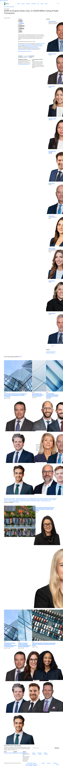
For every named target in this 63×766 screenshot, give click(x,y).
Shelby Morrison (31, 46)
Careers (42, 3)
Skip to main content (4, 0)
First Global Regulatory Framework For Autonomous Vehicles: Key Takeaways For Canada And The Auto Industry (44, 644)
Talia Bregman (40, 45)
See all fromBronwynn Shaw (33, 498)
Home (5, 6)
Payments (35, 765)
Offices (46, 3)
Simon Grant (29, 49)
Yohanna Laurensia (28, 44)
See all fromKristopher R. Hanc (22, 498)
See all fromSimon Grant (45, 500)
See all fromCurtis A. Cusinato (9, 498)
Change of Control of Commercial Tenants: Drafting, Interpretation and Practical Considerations (24, 644)
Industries (28, 3)
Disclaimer (31, 764)
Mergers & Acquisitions (50, 352)
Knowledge (34, 3)
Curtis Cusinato (38, 43)
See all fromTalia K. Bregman (42, 499)
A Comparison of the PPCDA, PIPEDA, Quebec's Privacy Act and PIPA (38, 395)
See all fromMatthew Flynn (21, 499)
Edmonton (39, 752)
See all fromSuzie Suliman (31, 499)
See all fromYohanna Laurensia (46, 498)
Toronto (33, 752)
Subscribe (32, 56)
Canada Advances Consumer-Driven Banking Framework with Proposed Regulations (52, 395)
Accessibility (30, 765)
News (8, 6)
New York (40, 754)
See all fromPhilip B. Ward (25, 500)
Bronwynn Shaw (21, 44)
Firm (38, 3)
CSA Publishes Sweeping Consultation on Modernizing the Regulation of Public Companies (15, 395)
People (18, 3)
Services (23, 3)
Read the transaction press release (24, 51)
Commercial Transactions (51, 351)
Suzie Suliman (33, 45)
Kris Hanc (43, 43)
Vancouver (34, 754)
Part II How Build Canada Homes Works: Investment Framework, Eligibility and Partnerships (43, 509)
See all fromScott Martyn (35, 500)
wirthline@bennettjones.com (24, 64)
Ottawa (45, 752)
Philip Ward (34, 48)
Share (20, 56)
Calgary (24, 752)
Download (26, 56)
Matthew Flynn (27, 45)
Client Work (12, 6)
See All (52, 345)
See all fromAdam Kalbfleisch (13, 500)
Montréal (46, 754)
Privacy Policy (29, 763)
